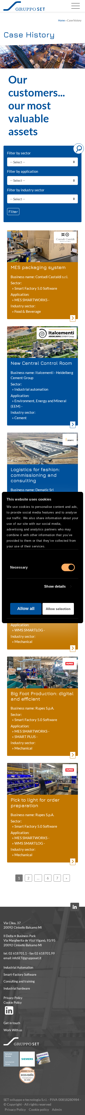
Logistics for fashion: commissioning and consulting (35, 475)
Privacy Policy (13, 998)
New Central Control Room (41, 363)
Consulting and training (19, 981)
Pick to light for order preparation (35, 802)
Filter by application (22, 171)
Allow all (25, 608)
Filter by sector (19, 153)
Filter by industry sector (25, 190)
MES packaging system (38, 267)
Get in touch (12, 1023)
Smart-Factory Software (20, 974)
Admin (57, 1109)
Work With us (13, 1030)
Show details (55, 586)
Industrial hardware (17, 988)
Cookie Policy (13, 1002)
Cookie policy (39, 1109)
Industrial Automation (18, 967)
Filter (13, 211)
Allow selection (58, 609)
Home (61, 20)
